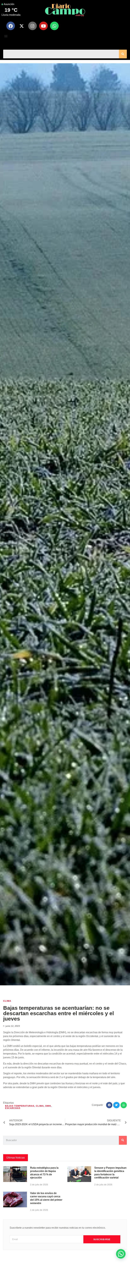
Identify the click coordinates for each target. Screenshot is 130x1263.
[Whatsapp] (54, 26)
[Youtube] (43, 26)
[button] (5, 36)
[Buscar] (123, 54)
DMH (48, 1106)
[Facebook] (10, 26)
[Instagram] (32, 26)
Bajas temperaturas (19, 1106)
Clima (7, 1001)
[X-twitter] (21, 26)
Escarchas (12, 1108)
